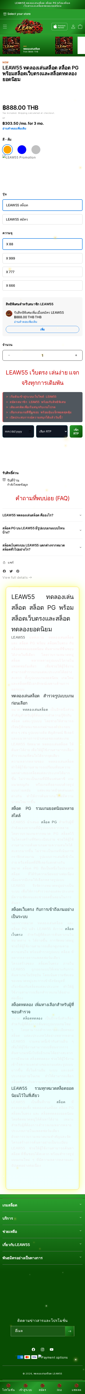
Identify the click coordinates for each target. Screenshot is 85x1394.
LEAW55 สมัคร (17, 219)
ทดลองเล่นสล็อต (35, 709)
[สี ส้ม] (7, 150)
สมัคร (42, 1390)
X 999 (10, 258)
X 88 (9, 244)
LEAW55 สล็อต (17, 205)
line (59, 1390)
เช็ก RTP (76, 431)
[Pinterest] (19, 572)
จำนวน (7, 345)
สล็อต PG (49, 822)
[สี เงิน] (35, 149)
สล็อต (61, 1102)
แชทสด (76, 1390)
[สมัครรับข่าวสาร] (69, 1331)
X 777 (10, 272)
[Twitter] (12, 572)
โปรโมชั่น (8, 1390)
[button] (5, 27)
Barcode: (29, 86)
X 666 (10, 285)
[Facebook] (5, 572)
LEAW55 (18, 637)
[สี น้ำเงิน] (21, 149)
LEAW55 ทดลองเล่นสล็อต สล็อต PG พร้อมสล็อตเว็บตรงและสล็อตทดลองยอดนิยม (42, 4)
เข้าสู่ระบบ (25, 1390)
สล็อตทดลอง (32, 1018)
